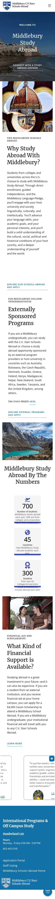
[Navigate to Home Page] (19, 5)
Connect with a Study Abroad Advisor (27, 66)
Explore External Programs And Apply (26, 413)
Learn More (14, 743)
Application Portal (14, 860)
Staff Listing (10, 865)
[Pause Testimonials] (51, 759)
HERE (33, 401)
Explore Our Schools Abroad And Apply (26, 286)
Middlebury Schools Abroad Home (24, 870)
